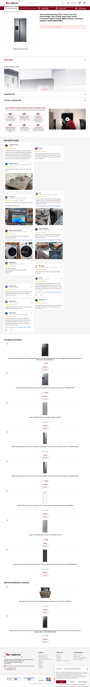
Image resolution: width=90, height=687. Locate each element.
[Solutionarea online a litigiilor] (29, 679)
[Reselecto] (12, 3)
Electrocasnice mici (43, 656)
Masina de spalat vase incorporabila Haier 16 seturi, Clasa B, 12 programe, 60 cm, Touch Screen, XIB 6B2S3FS (45, 601)
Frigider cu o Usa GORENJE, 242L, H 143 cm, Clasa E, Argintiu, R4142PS (45, 535)
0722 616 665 (44, 8)
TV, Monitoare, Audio (43, 658)
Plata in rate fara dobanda (62, 660)
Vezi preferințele (83, 682)
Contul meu (73, 3)
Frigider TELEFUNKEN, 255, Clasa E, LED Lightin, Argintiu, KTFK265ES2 (45, 417)
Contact (34, 8)
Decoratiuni (41, 662)
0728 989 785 (82, 8)
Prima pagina (7, 11)
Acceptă (61, 682)
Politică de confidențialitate (71, 684)
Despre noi (29, 8)
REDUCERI (23, 8)
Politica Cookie (62, 684)
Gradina (40, 666)
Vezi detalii (45, 369)
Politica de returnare (78, 659)
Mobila (40, 660)
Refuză (72, 682)
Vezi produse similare (57, 26)
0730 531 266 (62, 8)
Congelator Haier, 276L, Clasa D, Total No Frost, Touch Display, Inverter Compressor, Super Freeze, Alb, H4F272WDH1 (45, 505)
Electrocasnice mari (16, 11)
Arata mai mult (45, 89)
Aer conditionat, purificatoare (45, 659)
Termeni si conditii (81, 684)
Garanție (58, 659)
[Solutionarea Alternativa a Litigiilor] (13, 679)
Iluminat (40, 665)
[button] (87, 669)
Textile (39, 663)
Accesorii (40, 668)
